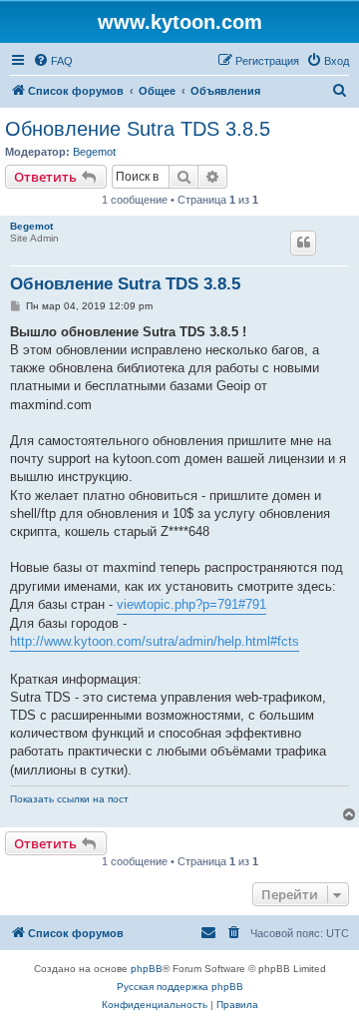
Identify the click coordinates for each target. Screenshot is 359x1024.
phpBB (147, 968)
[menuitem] (53, 61)
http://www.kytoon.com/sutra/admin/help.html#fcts (154, 641)
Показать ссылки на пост (69, 798)
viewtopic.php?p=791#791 (191, 604)
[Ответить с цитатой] (303, 243)
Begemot (94, 152)
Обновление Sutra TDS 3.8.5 (137, 129)
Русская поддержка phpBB (180, 986)
